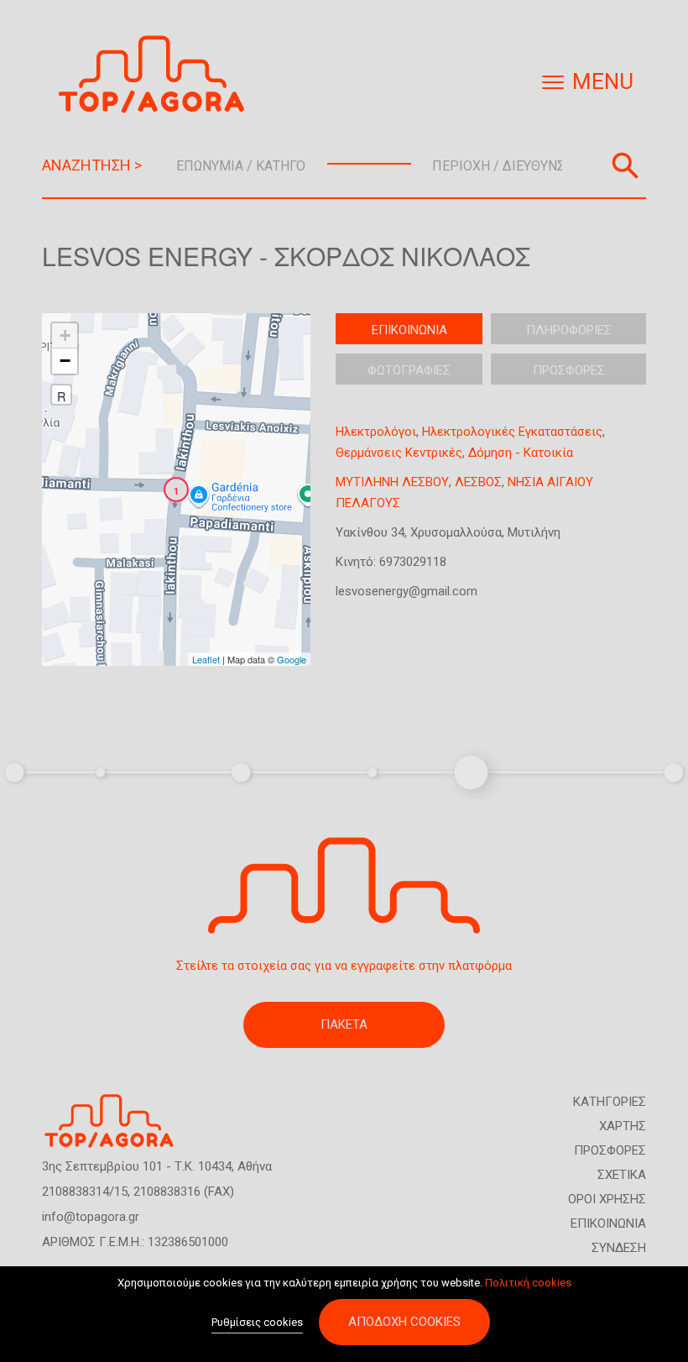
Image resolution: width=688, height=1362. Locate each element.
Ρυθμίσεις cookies (257, 1322)
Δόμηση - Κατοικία (520, 452)
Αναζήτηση (625, 165)
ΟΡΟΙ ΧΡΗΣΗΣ (607, 1199)
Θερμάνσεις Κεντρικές (399, 452)
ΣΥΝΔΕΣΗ (619, 1247)
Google (291, 659)
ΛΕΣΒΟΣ (478, 482)
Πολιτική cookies (528, 1282)
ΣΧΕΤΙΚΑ (621, 1174)
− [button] (65, 360)
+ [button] (65, 335)
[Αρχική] (158, 74)
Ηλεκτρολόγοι (376, 431)
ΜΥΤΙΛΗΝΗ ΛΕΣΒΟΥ (392, 482)
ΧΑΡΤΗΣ (622, 1126)
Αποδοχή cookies (404, 1321)
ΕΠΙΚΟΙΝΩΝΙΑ (608, 1223)
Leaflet (206, 659)
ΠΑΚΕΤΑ (344, 1024)
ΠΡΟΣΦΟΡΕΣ (610, 1150)
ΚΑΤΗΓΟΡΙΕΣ (609, 1101)
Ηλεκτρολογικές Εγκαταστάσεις (512, 431)
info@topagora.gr (90, 1216)
